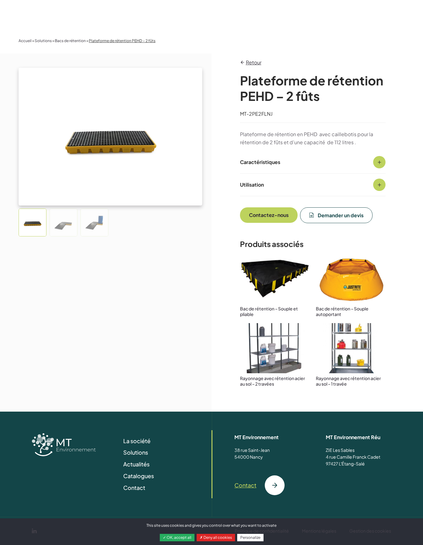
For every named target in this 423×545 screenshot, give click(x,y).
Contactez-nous (269, 215)
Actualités (136, 464)
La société (136, 440)
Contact (134, 487)
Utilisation (252, 184)
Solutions (43, 40)
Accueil (25, 40)
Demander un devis (341, 215)
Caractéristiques (260, 162)
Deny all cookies (217, 537)
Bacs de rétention (70, 40)
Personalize (250, 537)
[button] (32, 222)
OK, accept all (178, 537)
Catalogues (138, 475)
